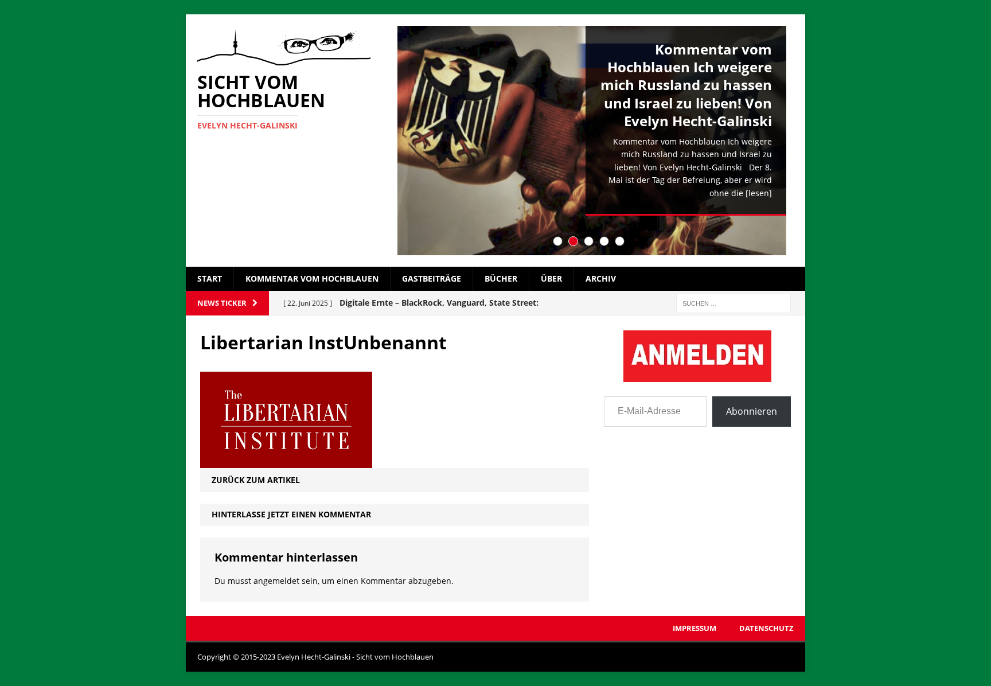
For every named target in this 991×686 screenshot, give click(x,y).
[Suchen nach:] (733, 302)
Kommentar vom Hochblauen (312, 278)
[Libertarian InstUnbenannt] (286, 461)
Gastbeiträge (431, 278)
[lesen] (759, 193)
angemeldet (276, 580)
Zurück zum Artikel (256, 479)
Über (551, 278)
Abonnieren (751, 411)
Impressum (694, 628)
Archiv (601, 278)
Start (209, 278)
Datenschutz (766, 628)
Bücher (501, 278)
